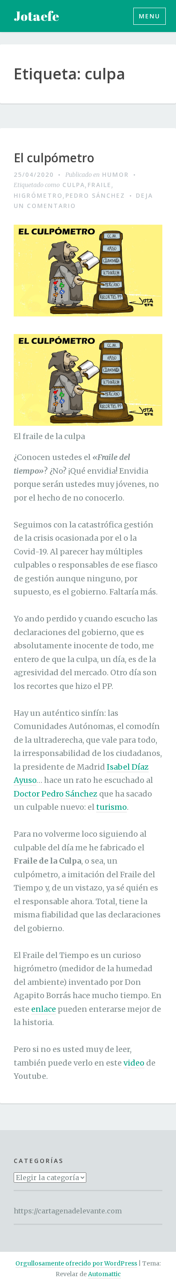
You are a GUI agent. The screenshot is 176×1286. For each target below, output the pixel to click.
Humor (115, 174)
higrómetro (38, 195)
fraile (99, 185)
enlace (43, 1009)
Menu (149, 16)
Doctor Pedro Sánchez (55, 794)
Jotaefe (36, 16)
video (133, 1063)
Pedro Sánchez (95, 195)
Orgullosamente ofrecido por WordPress (76, 1263)
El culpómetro (54, 158)
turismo (111, 807)
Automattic (104, 1274)
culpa (73, 185)
